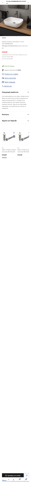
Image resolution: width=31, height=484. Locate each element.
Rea (3, 148)
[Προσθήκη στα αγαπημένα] (14, 133)
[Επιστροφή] (3, 2)
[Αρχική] (4, 480)
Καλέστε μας (8, 86)
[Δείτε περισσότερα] (28, 2)
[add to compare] (4, 133)
